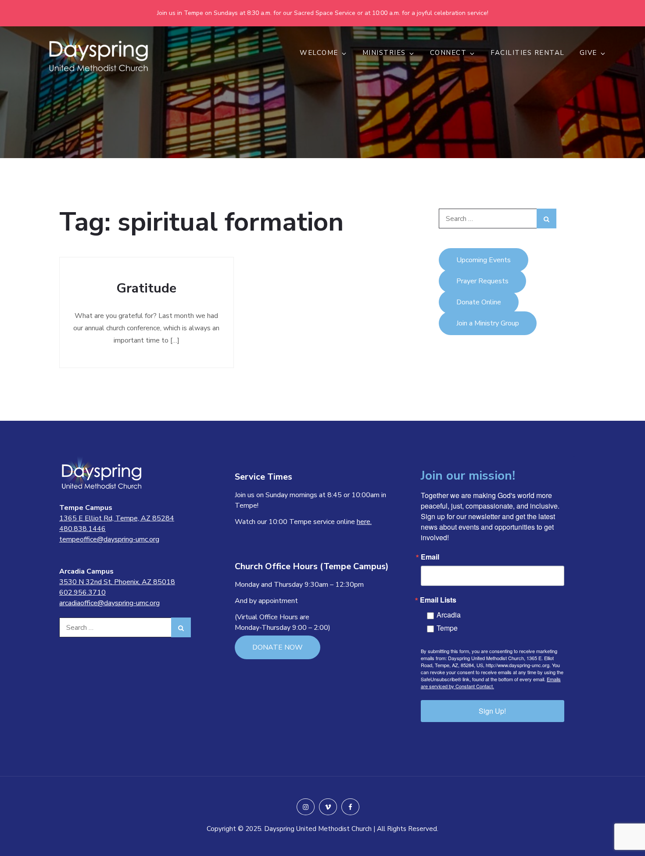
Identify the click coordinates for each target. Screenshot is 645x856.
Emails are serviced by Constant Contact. (491, 682)
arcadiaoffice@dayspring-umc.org (109, 603)
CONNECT (448, 52)
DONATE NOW (277, 647)
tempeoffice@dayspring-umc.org (109, 539)
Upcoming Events (483, 260)
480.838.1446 (82, 529)
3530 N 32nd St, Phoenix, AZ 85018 (117, 582)
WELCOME (319, 52)
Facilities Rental (528, 52)
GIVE (588, 52)
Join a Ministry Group (487, 323)
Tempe (447, 628)
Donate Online (478, 302)
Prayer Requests (482, 281)
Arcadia (449, 615)
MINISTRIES (384, 52)
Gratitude (146, 288)
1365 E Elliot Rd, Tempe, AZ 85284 (116, 518)
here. (364, 522)
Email (430, 556)
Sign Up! (492, 711)
